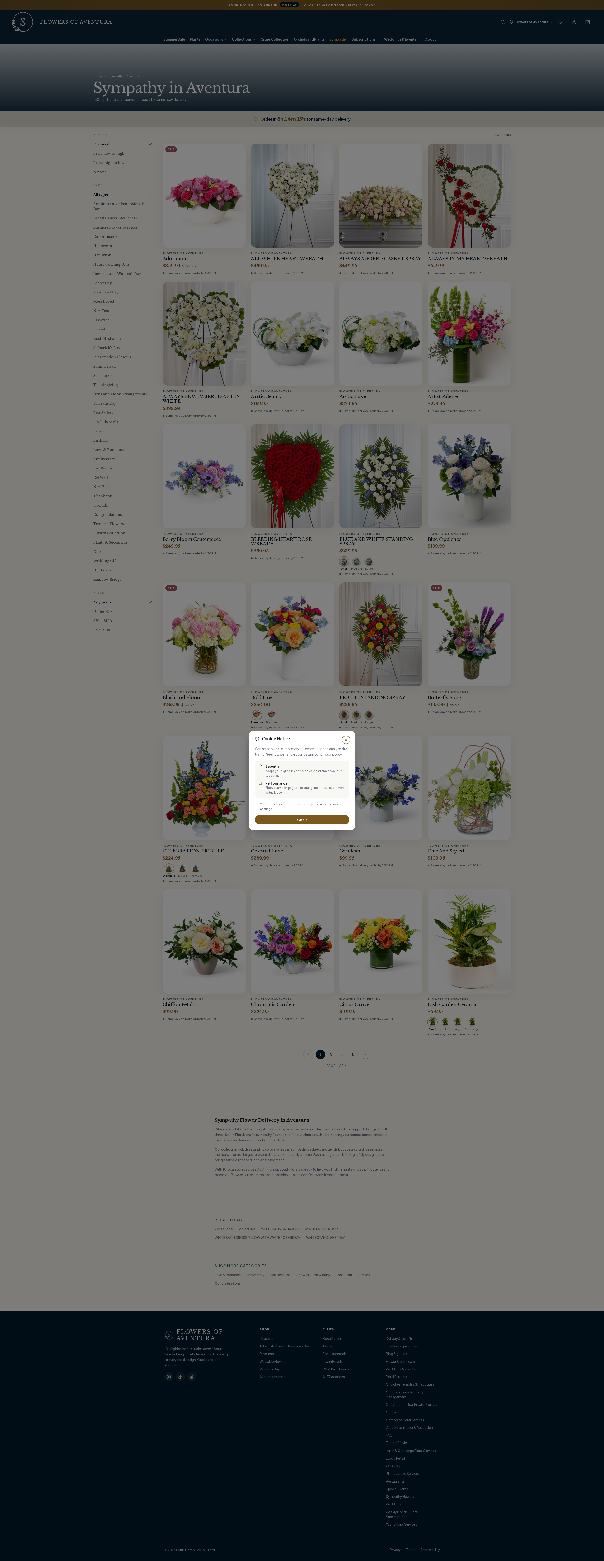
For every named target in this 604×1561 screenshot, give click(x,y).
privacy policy (331, 754)
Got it (302, 820)
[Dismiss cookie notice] (346, 740)
